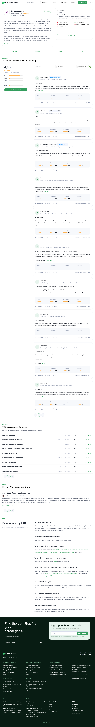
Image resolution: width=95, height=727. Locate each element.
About (4, 657)
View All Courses (7, 715)
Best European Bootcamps (79, 678)
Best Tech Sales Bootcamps (56, 677)
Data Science (86, 18)
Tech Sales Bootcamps (32, 672)
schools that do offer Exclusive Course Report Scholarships (61, 573)
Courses (54, 2)
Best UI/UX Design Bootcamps (57, 672)
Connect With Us (12, 657)
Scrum (50, 706)
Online (60, 12)
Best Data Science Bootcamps (57, 670)
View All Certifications (32, 716)
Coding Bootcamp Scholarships (12, 684)
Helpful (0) (40, 103)
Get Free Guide (82, 633)
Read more (40, 90)
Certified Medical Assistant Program (13, 702)
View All (5, 674)
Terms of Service (40, 721)
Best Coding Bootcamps (55, 665)
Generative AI (52, 702)
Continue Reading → (7, 505)
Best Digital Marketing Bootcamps (81, 665)
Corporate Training (8, 691)
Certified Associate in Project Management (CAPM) (34, 709)
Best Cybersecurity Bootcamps (57, 674)
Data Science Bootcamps (33, 667)
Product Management (64, 16)
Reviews (14, 52)
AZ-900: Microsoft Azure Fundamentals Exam (78, 710)
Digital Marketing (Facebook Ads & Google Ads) (62, 552)
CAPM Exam (75, 704)
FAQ (82, 52)
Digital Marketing (63, 18)
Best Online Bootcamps (55, 667)
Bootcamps (45, 2)
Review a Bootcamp (8, 689)
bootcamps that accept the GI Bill (44, 576)
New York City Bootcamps (10, 667)
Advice (72, 2)
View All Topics (53, 711)
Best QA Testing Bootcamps (79, 672)
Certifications (63, 2)
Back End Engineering (59, 550)
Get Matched (82, 2)
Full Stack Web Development (77, 16)
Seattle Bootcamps (8, 672)
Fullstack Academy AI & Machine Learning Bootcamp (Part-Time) (12, 711)
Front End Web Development (75, 18)
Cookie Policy (47, 721)
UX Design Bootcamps (32, 670)
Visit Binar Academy (73, 36)
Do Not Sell (53, 721)
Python (51, 709)
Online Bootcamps (8, 665)
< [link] (35, 415)
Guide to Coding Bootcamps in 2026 (36, 682)
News (60, 52)
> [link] (43, 415)
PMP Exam (74, 702)
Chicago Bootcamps (8, 670)
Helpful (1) (39, 306)
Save (48, 11)
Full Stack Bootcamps (32, 665)
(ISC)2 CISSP (29, 706)
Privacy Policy (34, 721)
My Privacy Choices (60, 721)
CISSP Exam (75, 706)
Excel (50, 704)
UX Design (87, 16)
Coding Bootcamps (8, 682)
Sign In (91, 2)
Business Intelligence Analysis (74, 550)
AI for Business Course (9, 708)
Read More (7, 44)
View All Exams (76, 713)
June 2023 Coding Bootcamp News (16, 493)
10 (11, 15)
